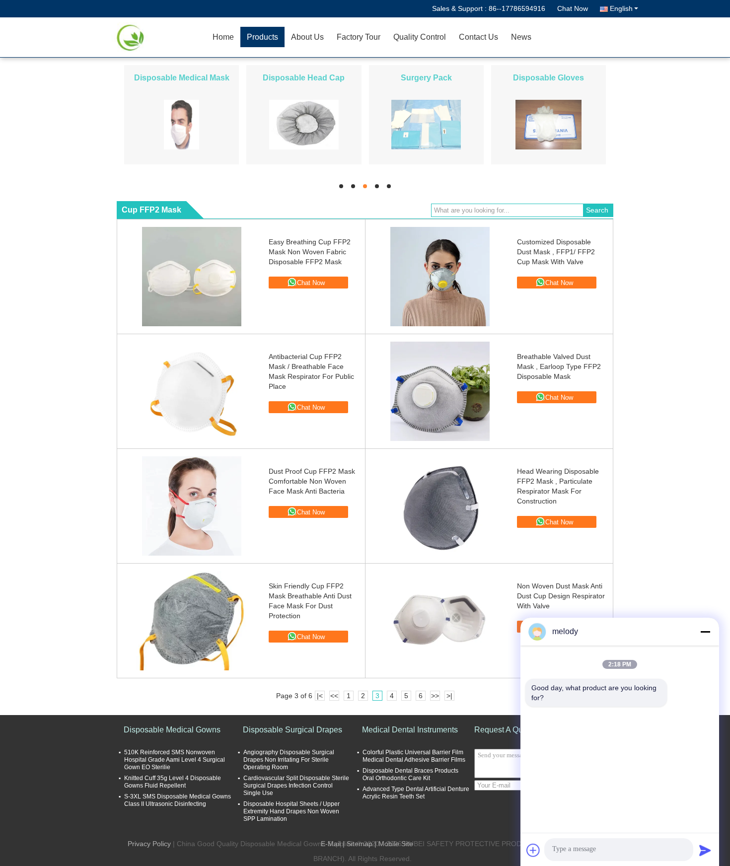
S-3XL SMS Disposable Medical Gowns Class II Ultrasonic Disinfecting (177, 800)
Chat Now (572, 8)
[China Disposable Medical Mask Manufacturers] (182, 124)
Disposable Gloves (548, 77)
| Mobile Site (393, 844)
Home (223, 37)
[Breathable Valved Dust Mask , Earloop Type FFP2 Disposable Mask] (440, 391)
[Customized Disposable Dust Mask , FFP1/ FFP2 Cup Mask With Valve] (440, 276)
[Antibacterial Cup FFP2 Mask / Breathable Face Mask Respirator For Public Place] (191, 391)
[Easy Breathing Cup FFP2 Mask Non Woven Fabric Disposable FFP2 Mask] (191, 276)
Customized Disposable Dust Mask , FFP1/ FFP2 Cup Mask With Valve (556, 252)
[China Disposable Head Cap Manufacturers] (304, 124)
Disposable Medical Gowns (172, 729)
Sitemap (359, 844)
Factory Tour (358, 37)
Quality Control (419, 37)
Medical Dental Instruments (410, 729)
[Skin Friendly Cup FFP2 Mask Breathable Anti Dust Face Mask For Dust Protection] (191, 620)
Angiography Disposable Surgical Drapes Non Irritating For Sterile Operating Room (288, 760)
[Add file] (533, 850)
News (521, 37)
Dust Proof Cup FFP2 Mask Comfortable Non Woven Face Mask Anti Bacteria (312, 481)
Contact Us (478, 37)
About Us (307, 37)
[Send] (705, 850)
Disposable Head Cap (304, 77)
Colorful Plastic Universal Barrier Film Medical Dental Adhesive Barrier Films (414, 756)
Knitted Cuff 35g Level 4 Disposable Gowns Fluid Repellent (172, 782)
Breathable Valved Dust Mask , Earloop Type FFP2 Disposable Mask (559, 366)
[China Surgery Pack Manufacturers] (426, 124)
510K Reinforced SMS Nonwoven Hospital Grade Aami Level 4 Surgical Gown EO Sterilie (174, 760)
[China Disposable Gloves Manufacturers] (548, 124)
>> (435, 696)
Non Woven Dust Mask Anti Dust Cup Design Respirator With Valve (561, 596)
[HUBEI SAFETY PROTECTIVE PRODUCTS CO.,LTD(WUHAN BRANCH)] (149, 37)
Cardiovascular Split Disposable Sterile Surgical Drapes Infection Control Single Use (296, 785)
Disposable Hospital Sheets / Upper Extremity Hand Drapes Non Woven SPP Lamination (291, 811)
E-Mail (331, 844)
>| (449, 696)
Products (262, 37)
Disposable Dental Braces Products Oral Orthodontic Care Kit (410, 774)
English (621, 8)
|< (320, 696)
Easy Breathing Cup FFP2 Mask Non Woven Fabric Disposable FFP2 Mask (310, 252)
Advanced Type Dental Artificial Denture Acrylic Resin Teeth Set (416, 793)
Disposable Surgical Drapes (292, 729)
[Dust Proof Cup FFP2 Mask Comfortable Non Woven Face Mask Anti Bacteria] (191, 506)
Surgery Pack (426, 77)
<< (334, 696)
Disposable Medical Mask (181, 77)
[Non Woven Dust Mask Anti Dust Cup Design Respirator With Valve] (440, 620)
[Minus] (705, 632)
